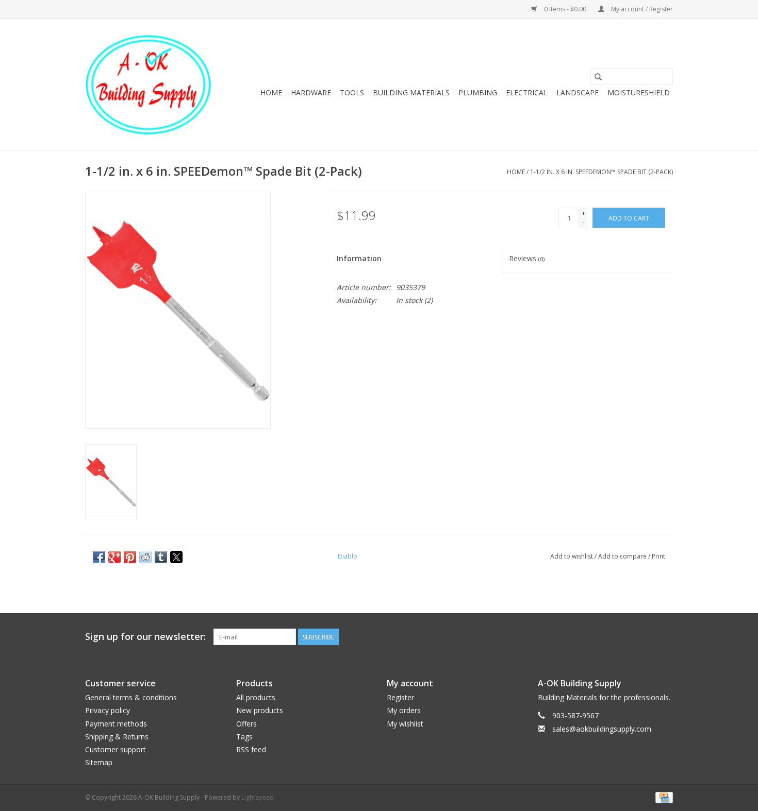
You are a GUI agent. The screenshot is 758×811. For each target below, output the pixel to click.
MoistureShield (638, 92)
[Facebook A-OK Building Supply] (664, 637)
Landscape (577, 92)
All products (255, 697)
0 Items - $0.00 (565, 9)
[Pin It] (130, 557)
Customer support (115, 749)
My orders (404, 710)
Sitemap (98, 762)
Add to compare (623, 556)
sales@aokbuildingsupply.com (601, 729)
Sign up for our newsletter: (145, 636)
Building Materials (411, 92)
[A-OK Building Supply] (148, 85)
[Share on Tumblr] (161, 557)
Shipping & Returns (117, 736)
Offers (246, 724)
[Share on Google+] (114, 557)
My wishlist (405, 724)
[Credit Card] (662, 796)
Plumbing (477, 92)
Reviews (527, 258)
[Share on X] (176, 557)
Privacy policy (107, 710)
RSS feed (251, 749)
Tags (244, 736)
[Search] (598, 77)
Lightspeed (257, 797)
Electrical (527, 92)
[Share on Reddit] (145, 557)
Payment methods (116, 724)
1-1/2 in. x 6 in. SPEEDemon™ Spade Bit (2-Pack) (601, 171)
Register (400, 697)
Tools (352, 92)
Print (658, 556)
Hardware (311, 92)
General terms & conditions (131, 697)
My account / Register (641, 9)
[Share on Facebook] (99, 557)
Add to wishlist (572, 556)
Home (271, 92)
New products (259, 710)
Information (359, 258)
